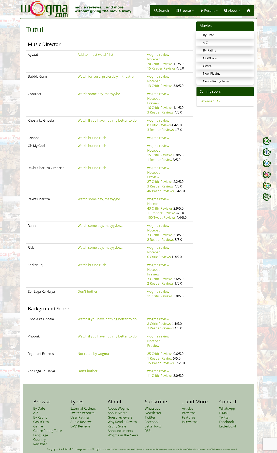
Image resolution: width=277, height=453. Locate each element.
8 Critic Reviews (159, 125)
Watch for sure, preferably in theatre (106, 76)
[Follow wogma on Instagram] (267, 174)
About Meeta (117, 413)
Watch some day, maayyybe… (100, 94)
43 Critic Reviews (160, 208)
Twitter (150, 417)
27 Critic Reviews (160, 181)
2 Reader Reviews (160, 239)
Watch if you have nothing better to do (107, 120)
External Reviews (83, 408)
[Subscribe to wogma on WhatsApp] (267, 141)
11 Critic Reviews (160, 296)
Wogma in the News (123, 435)
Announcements (120, 430)
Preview (153, 103)
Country (39, 439)
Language (40, 435)
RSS (147, 430)
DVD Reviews (80, 426)
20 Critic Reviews (160, 64)
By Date (208, 35)
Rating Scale (117, 426)
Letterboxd (153, 426)
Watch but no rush (92, 138)
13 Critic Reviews (160, 86)
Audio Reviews (81, 422)
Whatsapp (152, 408)
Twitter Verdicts (82, 413)
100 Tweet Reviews (161, 217)
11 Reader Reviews (161, 213)
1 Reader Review (159, 159)
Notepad (154, 59)
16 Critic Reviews (160, 107)
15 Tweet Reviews (160, 363)
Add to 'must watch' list (95, 54)
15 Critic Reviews (160, 155)
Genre (207, 66)
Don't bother (88, 291)
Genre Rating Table (216, 81)
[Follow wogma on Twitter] (267, 163)
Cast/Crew (210, 58)
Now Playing (211, 73)
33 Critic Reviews (160, 235)
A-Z (205, 43)
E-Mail (223, 413)
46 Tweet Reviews (160, 191)
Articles (187, 408)
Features (188, 417)
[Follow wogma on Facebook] (267, 152)
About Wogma (119, 408)
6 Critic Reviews (159, 257)
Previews (188, 413)
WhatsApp (227, 408)
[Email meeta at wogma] (267, 197)
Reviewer (40, 444)
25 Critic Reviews (160, 353)
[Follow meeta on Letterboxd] (267, 186)
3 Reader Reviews (160, 112)
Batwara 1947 (210, 101)
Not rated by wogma (93, 353)
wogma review (158, 54)
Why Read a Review (122, 422)
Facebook (152, 422)
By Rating (209, 50)
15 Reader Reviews (161, 68)
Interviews (190, 422)
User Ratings (80, 417)
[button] (161, 10)
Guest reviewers (120, 417)
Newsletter (153, 413)
